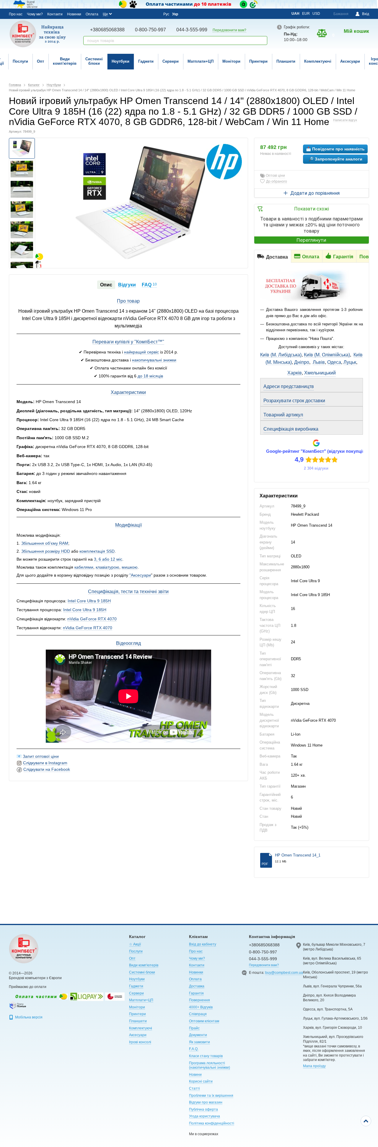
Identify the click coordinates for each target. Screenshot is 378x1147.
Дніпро (301, 362)
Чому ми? (35, 14)
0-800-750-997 (150, 29)
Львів (319, 362)
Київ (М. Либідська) (281, 354)
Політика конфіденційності (211, 1123)
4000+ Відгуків (201, 1007)
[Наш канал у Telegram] (145, 14)
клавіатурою (107, 567)
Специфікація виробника (290, 428)
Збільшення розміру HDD (45, 551)
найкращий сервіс (141, 352)
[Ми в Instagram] (129, 13)
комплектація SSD (97, 551)
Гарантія (196, 993)
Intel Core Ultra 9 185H (89, 600)
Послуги (20, 61)
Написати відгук (345, 120)
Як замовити (199, 1042)
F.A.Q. (193, 1049)
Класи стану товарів (206, 1056)
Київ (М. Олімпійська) (327, 354)
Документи (198, 1035)
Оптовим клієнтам (204, 1021)
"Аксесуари (140, 575)
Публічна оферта (203, 1109)
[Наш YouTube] (137, 13)
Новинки (74, 14)
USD (316, 13)
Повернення (199, 1000)
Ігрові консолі (140, 1042)
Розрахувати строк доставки (294, 400)
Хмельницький (320, 372)
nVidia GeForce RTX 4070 (92, 619)
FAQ (149, 284)
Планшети (285, 61)
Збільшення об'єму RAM (44, 543)
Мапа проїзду (314, 1066)
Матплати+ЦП (201, 61)
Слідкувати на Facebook (46, 769)
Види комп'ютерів (64, 61)
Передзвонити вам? (229, 30)
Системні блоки (94, 61)
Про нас (15, 14)
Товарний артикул (283, 414)
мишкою (130, 567)
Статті (194, 1088)
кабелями (83, 567)
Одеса (334, 362)
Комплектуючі (317, 61)
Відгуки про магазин (205, 1102)
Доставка (196, 986)
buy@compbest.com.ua (284, 973)
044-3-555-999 (191, 29)
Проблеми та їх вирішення (211, 1096)
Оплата (92, 14)
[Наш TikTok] (153, 14)
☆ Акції (135, 944)
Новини (195, 1075)
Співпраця (198, 1014)
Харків (294, 372)
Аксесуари (350, 61)
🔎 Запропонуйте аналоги (335, 159)
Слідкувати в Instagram (45, 762)
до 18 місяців (150, 376)
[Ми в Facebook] (121, 13)
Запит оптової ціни (41, 756)
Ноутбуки (120, 61)
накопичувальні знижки (154, 360)
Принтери (258, 61)
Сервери (170, 61)
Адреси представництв (288, 386)
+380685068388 (107, 29)
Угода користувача (204, 1116)
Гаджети (146, 61)
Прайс (194, 1028)
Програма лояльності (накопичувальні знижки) (209, 1065)
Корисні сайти (201, 1081)
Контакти (55, 14)
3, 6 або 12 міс (108, 559)
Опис (106, 284)
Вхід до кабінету (202, 944)
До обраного (276, 181)
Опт (40, 61)
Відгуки (127, 284)
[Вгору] (366, 1121)
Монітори (231, 61)
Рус (166, 14)
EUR (306, 13)
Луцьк (349, 362)
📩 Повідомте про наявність (335, 149)
